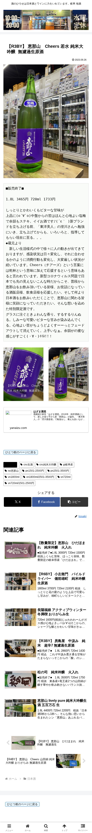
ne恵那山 (13, 470)
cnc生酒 (28, 464)
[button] (74, 502)
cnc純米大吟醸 (47, 464)
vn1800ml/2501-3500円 (40, 476)
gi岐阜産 (68, 464)
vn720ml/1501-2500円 (21, 483)
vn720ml (66, 476)
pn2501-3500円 (59, 470)
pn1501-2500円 (34, 470)
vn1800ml (13, 476)
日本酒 (12, 464)
